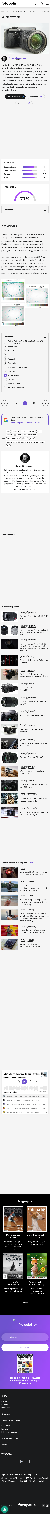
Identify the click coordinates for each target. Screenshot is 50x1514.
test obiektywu (30, 435)
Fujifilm (16, 431)
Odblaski (11, 379)
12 (34, 403)
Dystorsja (11, 371)
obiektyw (10, 435)
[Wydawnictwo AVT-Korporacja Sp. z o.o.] (25, 1465)
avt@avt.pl (43, 1478)
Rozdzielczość (13, 359)
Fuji (8, 446)
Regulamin (5, 1426)
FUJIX (25, 438)
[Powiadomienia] (4, 1509)
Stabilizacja (12, 355)
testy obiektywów (13, 438)
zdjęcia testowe (28, 431)
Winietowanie (13, 375)
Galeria (4, 1444)
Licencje (4, 1429)
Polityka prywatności (9, 1432)
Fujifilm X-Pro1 (12, 442)
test (8, 431)
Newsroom (5, 1407)
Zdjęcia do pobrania (16, 388)
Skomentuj (34, 96)
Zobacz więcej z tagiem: (17, 862)
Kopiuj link (22, 103)
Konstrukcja (12, 347)
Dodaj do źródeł (13, 96)
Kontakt (4, 1401)
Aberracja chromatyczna (17, 367)
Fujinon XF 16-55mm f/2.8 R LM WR (32, 442)
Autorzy (4, 1411)
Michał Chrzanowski (17, 58)
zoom (32, 438)
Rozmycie (12, 363)
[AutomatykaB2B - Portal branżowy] (27, 1505)
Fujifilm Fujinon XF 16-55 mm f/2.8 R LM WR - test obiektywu (26, 342)
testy (39, 431)
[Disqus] (25, 569)
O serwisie (5, 1414)
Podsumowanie (14, 384)
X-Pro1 (19, 435)
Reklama (4, 1404)
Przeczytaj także (10, 606)
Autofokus (12, 351)
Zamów (25, 1302)
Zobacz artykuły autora (25, 490)
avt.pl (41, 1481)
